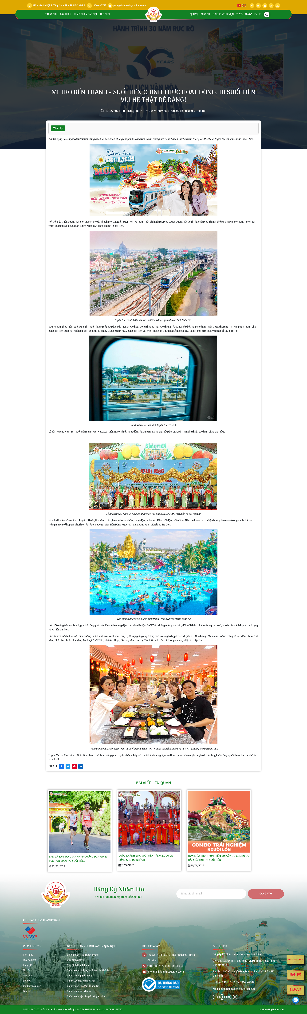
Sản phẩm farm (295, 959)
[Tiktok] (222, 997)
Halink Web (278, 1010)
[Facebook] (215, 997)
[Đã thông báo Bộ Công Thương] (161, 984)
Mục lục (59, 128)
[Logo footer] (55, 893)
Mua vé (295, 990)
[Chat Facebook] (295, 1000)
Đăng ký (265, 894)
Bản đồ (295, 974)
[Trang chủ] (153, 14)
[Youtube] (235, 997)
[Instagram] (228, 997)
